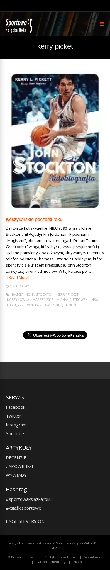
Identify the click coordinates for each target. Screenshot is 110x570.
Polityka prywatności (60, 557)
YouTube (15, 433)
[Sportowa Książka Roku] (20, 31)
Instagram (16, 425)
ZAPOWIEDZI (19, 466)
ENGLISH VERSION (25, 521)
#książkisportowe (23, 508)
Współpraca (93, 557)
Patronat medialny (50, 561)
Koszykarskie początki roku (34, 219)
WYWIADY (16, 475)
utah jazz (15, 304)
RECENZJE (16, 457)
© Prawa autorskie (22, 557)
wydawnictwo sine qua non (51, 304)
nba (95, 299)
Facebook (15, 407)
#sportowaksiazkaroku (29, 499)
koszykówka (18, 299)
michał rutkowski (72, 299)
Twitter (13, 416)
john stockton (40, 294)
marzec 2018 (43, 299)
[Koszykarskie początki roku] (55, 210)
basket (18, 294)
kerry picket (68, 294)
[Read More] (18, 277)
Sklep (77, 561)
